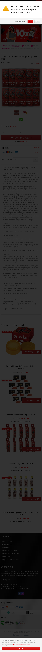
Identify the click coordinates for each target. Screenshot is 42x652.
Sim (30, 21)
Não (37, 21)
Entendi (21, 648)
